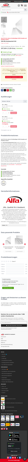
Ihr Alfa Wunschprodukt (7, 364)
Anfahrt (3, 392)
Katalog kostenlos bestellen (8, 362)
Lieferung (4, 358)
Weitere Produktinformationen (7, 66)
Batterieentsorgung (6, 379)
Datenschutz (3, 340)
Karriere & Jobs (5, 390)
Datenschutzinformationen (6, 329)
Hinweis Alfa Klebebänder (7, 381)
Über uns (4, 386)
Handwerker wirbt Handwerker (8, 371)
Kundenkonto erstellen (7, 360)
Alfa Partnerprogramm (7, 375)
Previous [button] (3, 244)
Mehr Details (18, 55)
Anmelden (14, 79)
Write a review (14, 451)
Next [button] (24, 244)
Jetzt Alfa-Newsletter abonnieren (15, 325)
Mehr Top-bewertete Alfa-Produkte (9, 410)
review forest (17, 448)
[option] (8, 244)
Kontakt (3, 356)
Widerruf (3, 342)
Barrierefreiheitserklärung (6, 344)
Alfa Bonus (4, 369)
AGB (2, 338)
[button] (2, 90)
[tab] (14, 101)
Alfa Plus (4, 354)
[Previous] (4, 34)
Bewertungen (5, 388)
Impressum (3, 336)
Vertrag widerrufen (5, 346)
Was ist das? (16, 432)
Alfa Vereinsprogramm (7, 373)
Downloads (4, 377)
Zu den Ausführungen (15, 460)
